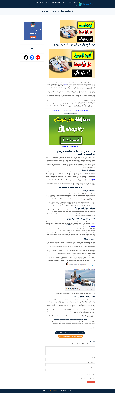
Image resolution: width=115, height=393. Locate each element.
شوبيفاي (93, 82)
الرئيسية (75, 2)
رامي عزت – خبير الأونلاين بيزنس (53, 390)
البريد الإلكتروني (91, 362)
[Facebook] (32, 57)
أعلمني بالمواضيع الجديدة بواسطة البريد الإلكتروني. (84, 378)
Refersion (68, 224)
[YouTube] (38, 57)
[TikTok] (26, 57)
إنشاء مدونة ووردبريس (56, 2)
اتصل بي (41, 2)
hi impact (75, 5)
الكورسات (47, 2)
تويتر (51, 224)
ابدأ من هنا (64, 2)
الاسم (93, 357)
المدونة (70, 2)
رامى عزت (92, 46)
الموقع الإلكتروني (92, 367)
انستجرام (54, 224)
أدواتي (36, 2)
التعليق (93, 345)
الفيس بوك (93, 226)
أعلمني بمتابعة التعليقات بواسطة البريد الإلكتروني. (84, 374)
